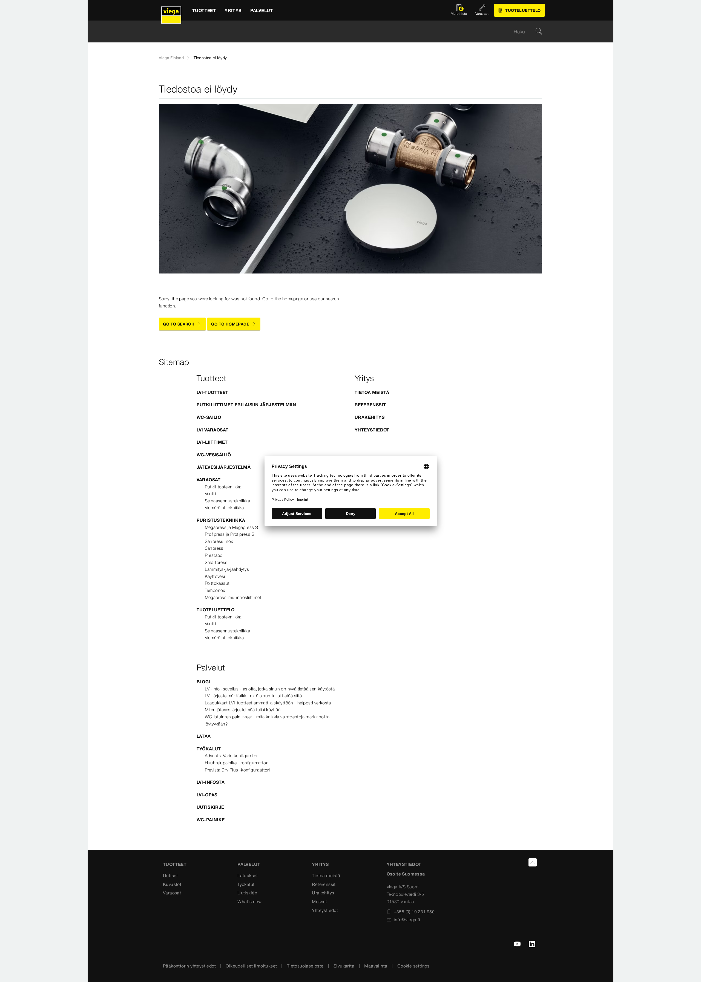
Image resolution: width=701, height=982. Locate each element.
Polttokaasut (217, 583)
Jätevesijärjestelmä (224, 467)
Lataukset (247, 875)
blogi (203, 681)
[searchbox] (346, 32)
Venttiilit (212, 493)
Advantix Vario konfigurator (231, 755)
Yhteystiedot (372, 430)
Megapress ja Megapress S (231, 527)
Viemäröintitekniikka (224, 507)
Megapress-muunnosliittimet (233, 597)
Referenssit (370, 404)
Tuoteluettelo (216, 609)
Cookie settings (413, 966)
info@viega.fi (407, 919)
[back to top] (532, 862)
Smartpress (216, 562)
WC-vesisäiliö (214, 454)
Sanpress (214, 548)
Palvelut (248, 864)
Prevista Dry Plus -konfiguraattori (237, 770)
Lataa (204, 736)
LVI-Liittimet (212, 442)
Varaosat (209, 479)
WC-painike (211, 819)
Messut (319, 901)
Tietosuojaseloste (305, 966)
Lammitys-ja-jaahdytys (227, 569)
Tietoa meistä (372, 392)
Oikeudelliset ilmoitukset (251, 966)
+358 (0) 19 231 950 (414, 911)
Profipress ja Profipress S (229, 534)
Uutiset (170, 875)
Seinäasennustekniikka (227, 500)
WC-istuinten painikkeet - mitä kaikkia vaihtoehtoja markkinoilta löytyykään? (267, 720)
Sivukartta (344, 966)
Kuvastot (172, 884)
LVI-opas (207, 794)
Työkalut (209, 748)
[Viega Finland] (171, 10)
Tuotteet (174, 864)
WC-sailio (209, 417)
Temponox (215, 590)
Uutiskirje (210, 807)
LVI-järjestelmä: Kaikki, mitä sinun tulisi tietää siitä (253, 695)
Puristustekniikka (221, 520)
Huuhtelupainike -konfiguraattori (237, 762)
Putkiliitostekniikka (223, 486)
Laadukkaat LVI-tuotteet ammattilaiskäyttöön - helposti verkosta (268, 702)
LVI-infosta (211, 782)
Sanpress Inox (219, 541)
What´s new (249, 901)
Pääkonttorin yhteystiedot (189, 966)
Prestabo (214, 555)
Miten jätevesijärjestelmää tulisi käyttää (242, 709)
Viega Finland (171, 57)
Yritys (320, 864)
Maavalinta (375, 966)
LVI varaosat (213, 430)
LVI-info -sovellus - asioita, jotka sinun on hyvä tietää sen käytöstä (270, 689)
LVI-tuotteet (212, 392)
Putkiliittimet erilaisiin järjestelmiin (246, 404)
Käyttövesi (215, 576)
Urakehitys (369, 417)
